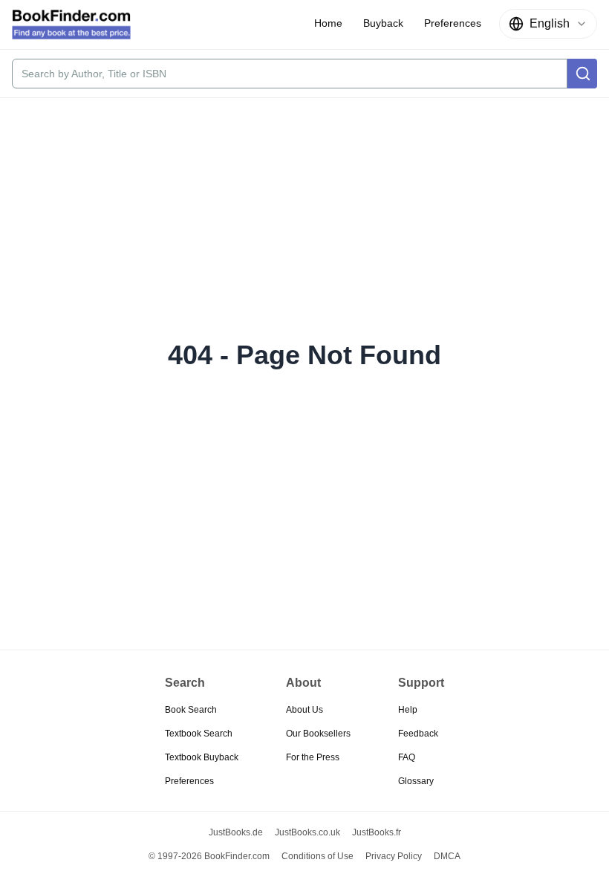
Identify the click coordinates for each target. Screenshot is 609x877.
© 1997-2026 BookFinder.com (209, 856)
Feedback (418, 733)
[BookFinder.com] (71, 24)
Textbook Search (198, 733)
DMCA (447, 856)
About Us (304, 710)
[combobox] (548, 24)
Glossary (416, 781)
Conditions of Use (317, 856)
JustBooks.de (236, 832)
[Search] (582, 73)
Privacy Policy (393, 856)
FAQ (406, 757)
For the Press (312, 757)
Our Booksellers (318, 733)
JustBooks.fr (376, 832)
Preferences (189, 781)
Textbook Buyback (201, 757)
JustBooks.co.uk (307, 832)
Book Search (191, 710)
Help (407, 710)
